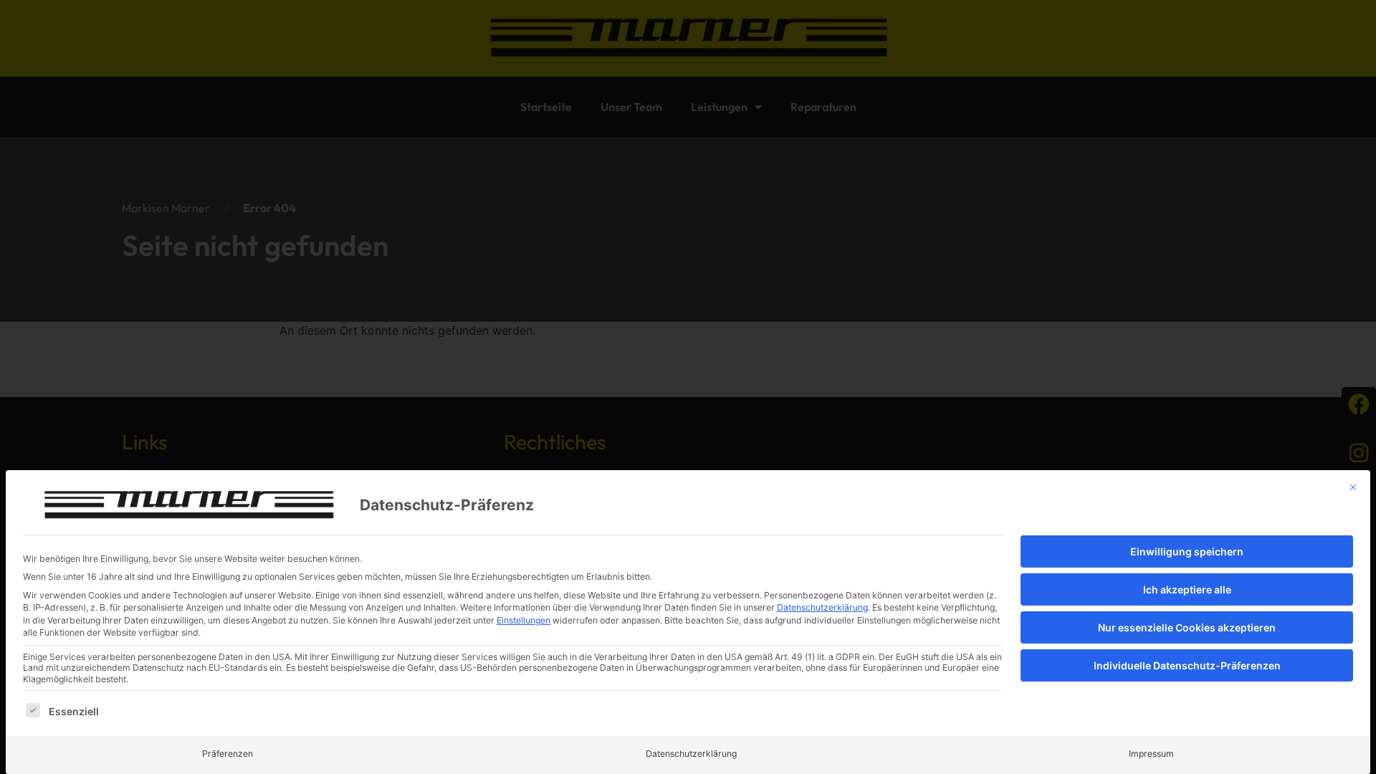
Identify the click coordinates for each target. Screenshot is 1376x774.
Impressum (1151, 753)
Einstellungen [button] (523, 620)
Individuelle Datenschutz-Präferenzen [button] (1187, 665)
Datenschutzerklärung (822, 607)
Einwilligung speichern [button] (1186, 551)
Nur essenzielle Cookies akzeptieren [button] (1187, 627)
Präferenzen (227, 753)
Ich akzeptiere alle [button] (1187, 589)
